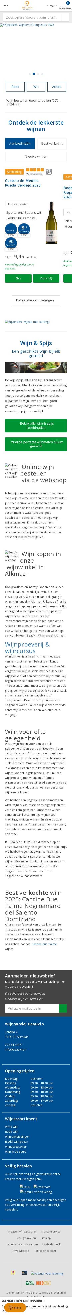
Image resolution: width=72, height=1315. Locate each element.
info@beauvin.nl (15, 1049)
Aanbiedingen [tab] (20, 143)
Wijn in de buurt (15, 1151)
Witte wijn (11, 1126)
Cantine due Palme (44, 944)
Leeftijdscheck (51, 1244)
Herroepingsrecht (45, 1250)
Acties (56, 86)
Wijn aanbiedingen (17, 1136)
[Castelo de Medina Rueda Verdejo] (51, 222)
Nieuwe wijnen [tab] (36, 156)
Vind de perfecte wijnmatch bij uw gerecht (36, 444)
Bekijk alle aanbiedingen (35, 300)
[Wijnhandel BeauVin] (27, 5)
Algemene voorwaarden (22, 1244)
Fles (18, 278)
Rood (15, 86)
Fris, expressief (18, 204)
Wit (36, 86)
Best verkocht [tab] (52, 143)
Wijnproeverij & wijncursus (27, 647)
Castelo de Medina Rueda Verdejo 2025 (23, 183)
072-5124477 (14, 1045)
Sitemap (46, 1238)
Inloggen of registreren (22, 1231)
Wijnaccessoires (16, 1146)
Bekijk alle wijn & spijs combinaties (36, 425)
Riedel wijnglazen (16, 1141)
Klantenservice (50, 1231)
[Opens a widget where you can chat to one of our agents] (15, 1308)
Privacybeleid (20, 1250)
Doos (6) (46, 278)
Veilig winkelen (26, 1238)
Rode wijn (11, 1131)
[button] (11, 229)
